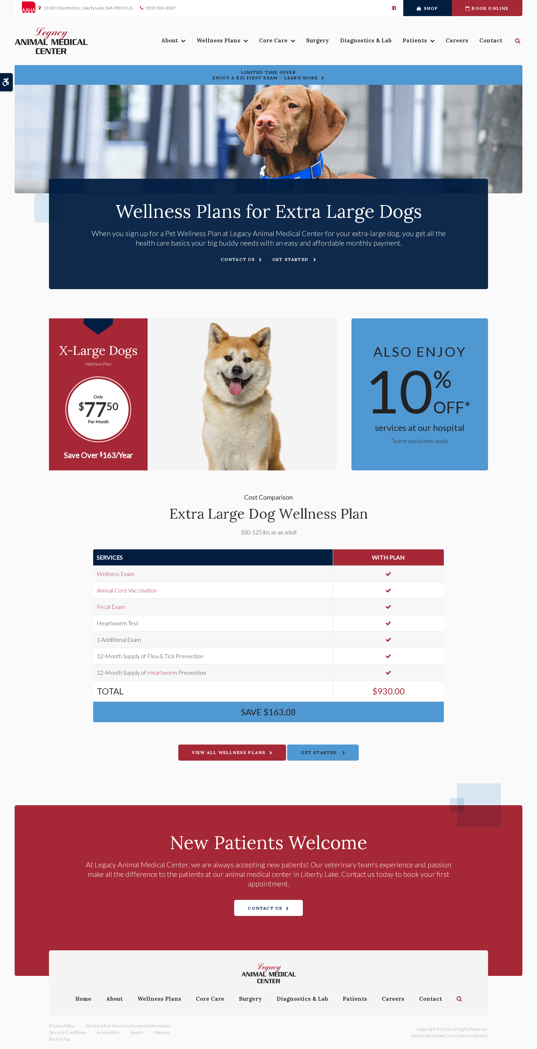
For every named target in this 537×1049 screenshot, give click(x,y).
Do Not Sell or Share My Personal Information (127, 1026)
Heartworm (162, 672)
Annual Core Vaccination (127, 590)
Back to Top (59, 1039)
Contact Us (238, 259)
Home (83, 998)
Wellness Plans (218, 40)
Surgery (317, 40)
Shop (431, 8)
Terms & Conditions (67, 1032)
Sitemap (162, 1032)
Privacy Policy (62, 1026)
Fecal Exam (111, 606)
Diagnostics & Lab (366, 40)
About (169, 40)
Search (136, 1032)
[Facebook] (394, 8)
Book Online (490, 8)
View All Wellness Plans (229, 752)
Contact (490, 40)
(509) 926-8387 (160, 8)
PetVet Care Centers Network (459, 1035)
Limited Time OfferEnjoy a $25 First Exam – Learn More (265, 74)
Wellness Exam (115, 573)
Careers (457, 40)
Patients (415, 40)
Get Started (291, 259)
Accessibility (108, 1032)
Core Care (273, 40)
